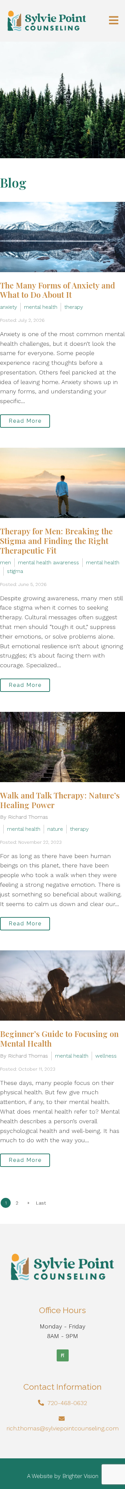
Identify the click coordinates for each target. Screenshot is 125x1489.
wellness (106, 1056)
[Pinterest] (63, 1355)
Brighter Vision (80, 1476)
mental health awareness (48, 562)
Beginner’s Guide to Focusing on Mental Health (59, 1038)
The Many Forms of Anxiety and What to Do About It (57, 290)
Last (41, 1203)
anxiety (8, 307)
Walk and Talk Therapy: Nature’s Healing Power (60, 800)
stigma (15, 571)
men (5, 562)
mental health (40, 307)
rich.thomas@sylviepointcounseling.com (62, 1428)
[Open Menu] (113, 21)
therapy (73, 307)
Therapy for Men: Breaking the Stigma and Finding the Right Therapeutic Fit (56, 541)
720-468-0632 (67, 1402)
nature (55, 829)
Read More (25, 421)
